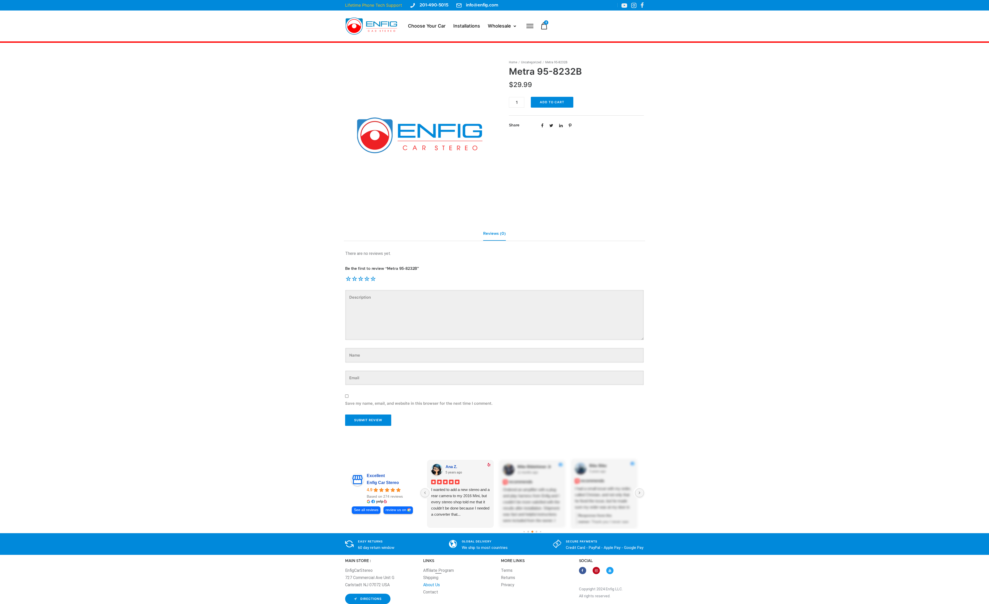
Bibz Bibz (598, 465)
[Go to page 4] (536, 531)
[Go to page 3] (532, 532)
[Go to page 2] (528, 531)
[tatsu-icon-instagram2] (634, 5)
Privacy (507, 584)
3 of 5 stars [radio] (360, 279)
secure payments (581, 541)
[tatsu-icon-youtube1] (624, 5)
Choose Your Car (427, 26)
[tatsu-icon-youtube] (609, 570)
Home (513, 62)
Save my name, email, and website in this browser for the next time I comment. (418, 403)
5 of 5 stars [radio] (373, 279)
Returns (508, 577)
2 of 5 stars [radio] (354, 279)
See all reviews (366, 510)
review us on (396, 510)
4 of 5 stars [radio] (367, 279)
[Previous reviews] (425, 492)
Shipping (430, 577)
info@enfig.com (482, 5)
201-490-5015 (434, 5)
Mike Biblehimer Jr (534, 466)
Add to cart (552, 102)
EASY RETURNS (370, 541)
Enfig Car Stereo (383, 482)
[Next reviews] (639, 492)
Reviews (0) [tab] (494, 234)
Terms (507, 570)
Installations (466, 26)
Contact (430, 592)
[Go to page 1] (524, 531)
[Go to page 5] (540, 531)
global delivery (477, 541)
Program (446, 570)
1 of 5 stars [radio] (348, 279)
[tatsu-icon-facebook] (642, 5)
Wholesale (499, 26)
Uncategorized (531, 62)
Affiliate (430, 570)
